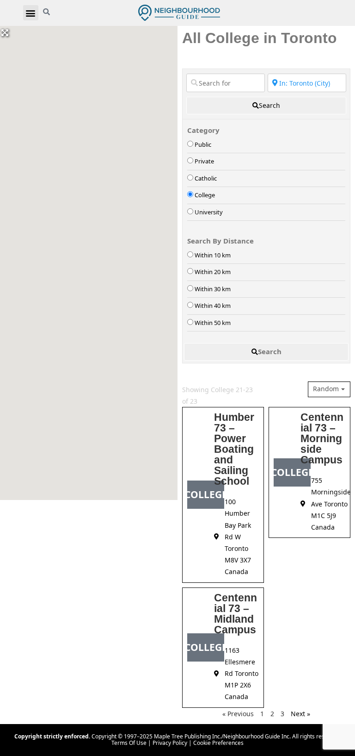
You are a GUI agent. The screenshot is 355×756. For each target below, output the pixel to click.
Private (204, 161)
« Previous (238, 713)
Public (203, 144)
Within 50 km (213, 323)
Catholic (206, 178)
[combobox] (329, 389)
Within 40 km (213, 305)
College (205, 195)
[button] (30, 12)
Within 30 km (213, 289)
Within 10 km (213, 255)
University (209, 212)
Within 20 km (213, 272)
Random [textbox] (326, 389)
